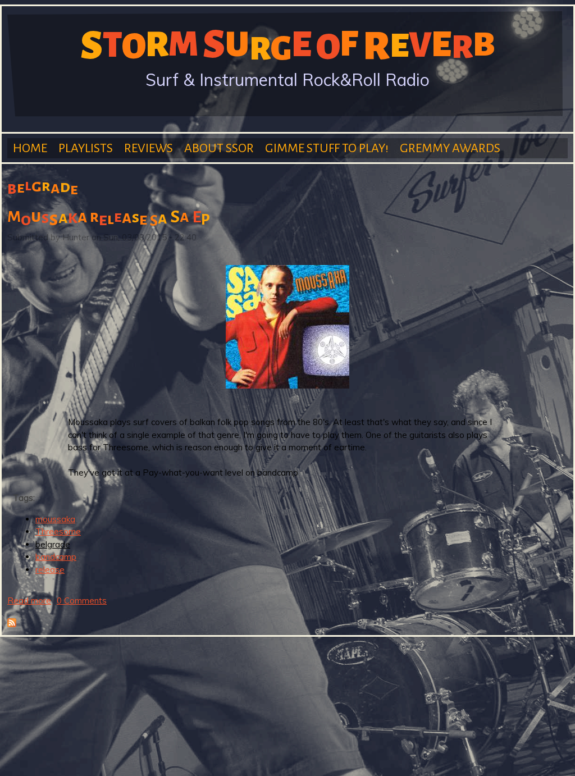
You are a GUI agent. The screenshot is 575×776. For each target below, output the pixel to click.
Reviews (148, 148)
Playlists (85, 148)
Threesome (58, 531)
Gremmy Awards (450, 148)
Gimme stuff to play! (327, 148)
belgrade (52, 544)
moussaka (55, 519)
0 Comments (82, 600)
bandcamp (55, 556)
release (50, 569)
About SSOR (219, 148)
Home (30, 148)
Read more (29, 600)
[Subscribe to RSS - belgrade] (11, 624)
